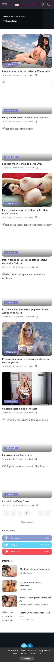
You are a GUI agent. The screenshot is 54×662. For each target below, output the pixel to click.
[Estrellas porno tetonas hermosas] (9, 586)
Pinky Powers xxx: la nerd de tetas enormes (25, 117)
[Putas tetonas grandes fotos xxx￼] (9, 601)
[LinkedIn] (30, 646)
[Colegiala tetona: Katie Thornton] (27, 388)
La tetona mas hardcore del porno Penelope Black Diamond (25, 211)
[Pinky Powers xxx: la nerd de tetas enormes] (27, 97)
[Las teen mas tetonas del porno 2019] (27, 144)
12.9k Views (18, 168)
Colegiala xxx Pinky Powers (16, 501)
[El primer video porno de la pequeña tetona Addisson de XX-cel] (27, 289)
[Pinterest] (27, 552)
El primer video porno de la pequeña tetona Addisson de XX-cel (25, 310)
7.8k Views (17, 75)
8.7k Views (17, 459)
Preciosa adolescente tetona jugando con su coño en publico (26, 360)
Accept (27, 658)
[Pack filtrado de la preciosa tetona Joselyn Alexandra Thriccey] (27, 240)
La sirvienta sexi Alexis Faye (17, 455)
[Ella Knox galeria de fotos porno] (9, 571)
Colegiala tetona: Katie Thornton (20, 408)
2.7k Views (17, 366)
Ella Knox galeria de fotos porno (35, 569)
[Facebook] (27, 538)
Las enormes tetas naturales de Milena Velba (26, 71)
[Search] (48, 4)
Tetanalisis (11, 64)
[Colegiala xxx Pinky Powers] (27, 481)
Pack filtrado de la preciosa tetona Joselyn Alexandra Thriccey (24, 261)
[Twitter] (27, 545)
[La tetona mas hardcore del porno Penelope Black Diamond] (27, 190)
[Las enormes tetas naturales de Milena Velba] (27, 51)
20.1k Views (18, 316)
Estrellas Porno (26, 573)
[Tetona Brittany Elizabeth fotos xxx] (9, 616)
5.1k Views (17, 121)
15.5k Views (18, 505)
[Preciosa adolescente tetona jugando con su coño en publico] (27, 339)
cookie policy (35, 653)
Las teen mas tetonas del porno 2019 (22, 164)
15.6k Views (18, 267)
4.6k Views (17, 217)
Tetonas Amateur (40, 604)
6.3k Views (17, 412)
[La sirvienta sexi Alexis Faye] (27, 435)
